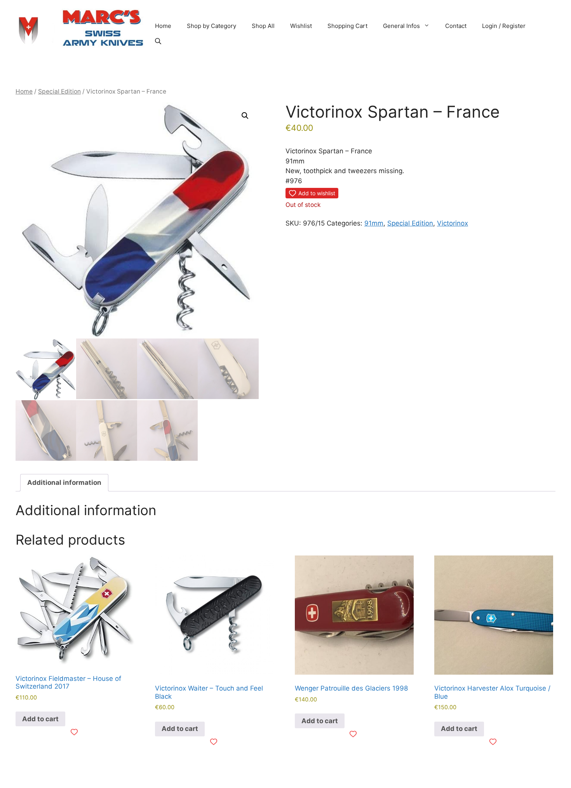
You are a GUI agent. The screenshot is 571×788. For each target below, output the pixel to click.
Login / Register (504, 26)
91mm (373, 223)
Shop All (263, 26)
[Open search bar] (159, 41)
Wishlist (301, 26)
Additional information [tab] (64, 482)
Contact (456, 26)
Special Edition (59, 91)
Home (163, 26)
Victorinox (452, 223)
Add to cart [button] (40, 719)
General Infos (401, 26)
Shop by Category (211, 26)
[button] (245, 116)
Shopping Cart (347, 26)
